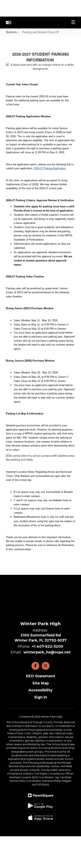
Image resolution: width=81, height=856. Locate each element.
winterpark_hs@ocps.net (47, 652)
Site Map (40, 683)
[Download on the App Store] (40, 817)
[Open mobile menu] (73, 22)
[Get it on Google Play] (40, 805)
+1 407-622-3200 (47, 646)
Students (11, 32)
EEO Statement (40, 676)
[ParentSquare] (40, 795)
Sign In (40, 697)
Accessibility (40, 690)
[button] (8, 22)
